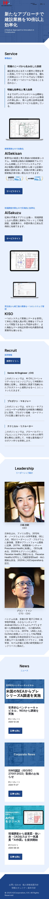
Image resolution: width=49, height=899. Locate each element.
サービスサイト (14, 191)
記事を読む (15, 730)
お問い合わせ (15, 884)
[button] (34, 4)
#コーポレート (14, 719)
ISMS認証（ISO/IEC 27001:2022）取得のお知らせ (23, 773)
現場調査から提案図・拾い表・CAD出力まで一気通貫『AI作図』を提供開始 (24, 836)
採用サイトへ (13, 361)
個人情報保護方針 (30, 884)
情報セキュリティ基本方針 (24, 888)
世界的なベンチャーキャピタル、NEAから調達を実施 (23, 710)
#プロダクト (13, 845)
